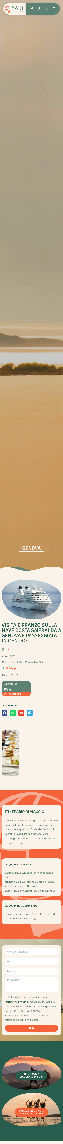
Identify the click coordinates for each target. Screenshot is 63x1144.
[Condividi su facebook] (4, 713)
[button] (31, 1075)
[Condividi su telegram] (30, 713)
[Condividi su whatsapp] (13, 713)
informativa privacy (15, 1001)
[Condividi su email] (21, 713)
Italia (8, 649)
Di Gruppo (11, 668)
